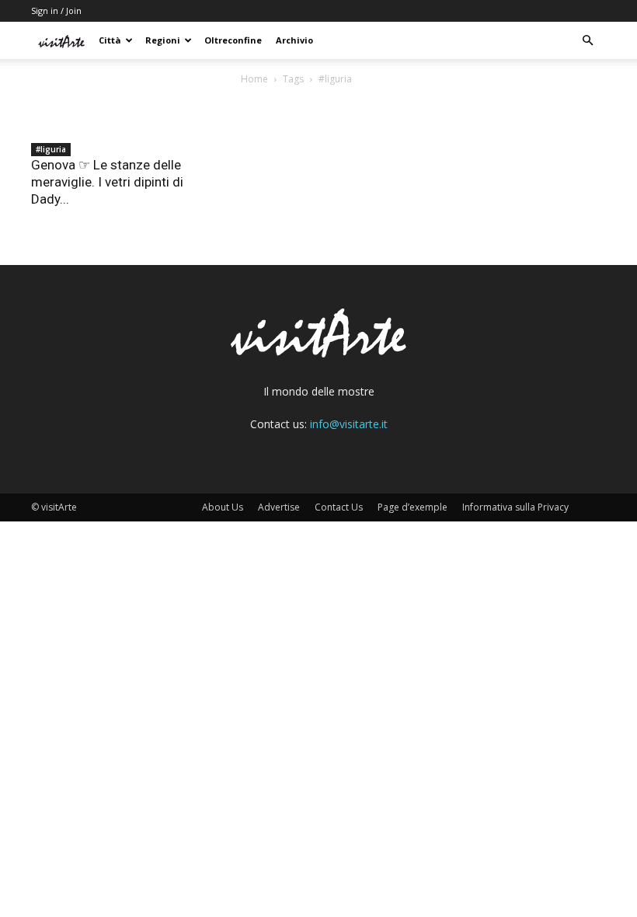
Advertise (279, 507)
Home (254, 78)
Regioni (162, 40)
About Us (222, 507)
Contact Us (339, 507)
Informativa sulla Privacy (515, 507)
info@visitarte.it (349, 424)
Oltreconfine (233, 40)
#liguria (51, 149)
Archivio (294, 40)
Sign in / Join (56, 10)
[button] (587, 40)
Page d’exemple (412, 507)
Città (110, 40)
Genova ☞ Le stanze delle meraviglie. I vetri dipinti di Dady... (107, 182)
